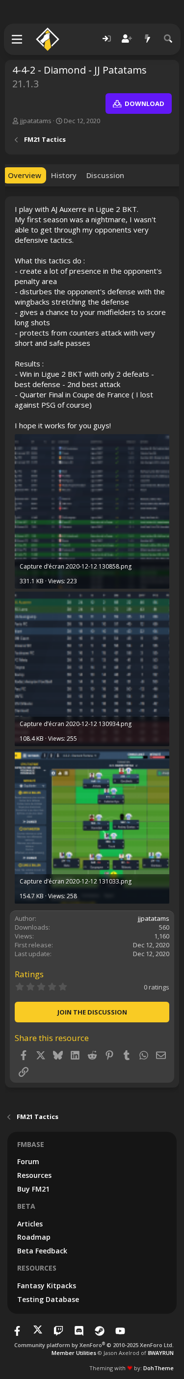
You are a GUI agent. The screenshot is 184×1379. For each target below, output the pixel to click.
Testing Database (48, 1299)
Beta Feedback (42, 1250)
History (64, 175)
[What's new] (147, 39)
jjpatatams (36, 120)
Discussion (105, 175)
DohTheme (158, 1368)
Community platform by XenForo (94, 1345)
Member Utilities (74, 1352)
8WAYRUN (161, 1352)
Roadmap (34, 1237)
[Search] (168, 39)
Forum (28, 1161)
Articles (30, 1223)
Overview (24, 175)
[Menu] (17, 39)
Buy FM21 (33, 1189)
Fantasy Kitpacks (46, 1285)
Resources (34, 1175)
